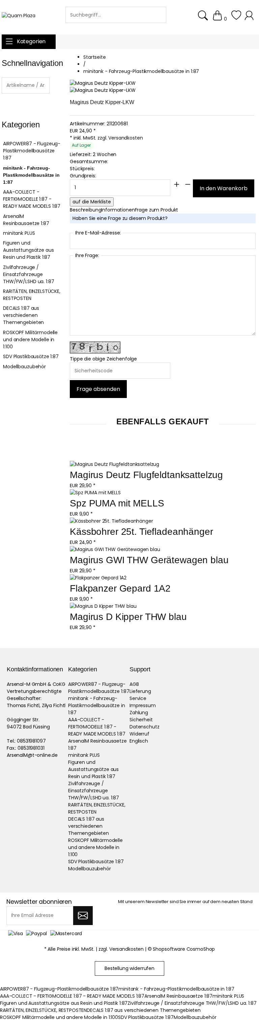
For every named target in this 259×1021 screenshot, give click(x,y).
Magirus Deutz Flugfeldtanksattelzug (146, 475)
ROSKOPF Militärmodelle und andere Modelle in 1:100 (30, 339)
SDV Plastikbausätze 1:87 (31, 356)
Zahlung (139, 712)
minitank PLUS (19, 233)
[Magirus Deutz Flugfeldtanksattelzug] (114, 464)
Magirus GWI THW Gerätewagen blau (149, 560)
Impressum (143, 705)
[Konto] (250, 19)
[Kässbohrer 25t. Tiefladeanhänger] (111, 521)
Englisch (139, 741)
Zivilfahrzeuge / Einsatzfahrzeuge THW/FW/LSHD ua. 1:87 (28, 274)
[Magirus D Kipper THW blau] (103, 606)
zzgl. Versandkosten (120, 137)
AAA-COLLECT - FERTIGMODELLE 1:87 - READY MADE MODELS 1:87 (31, 199)
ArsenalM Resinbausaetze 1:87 (26, 220)
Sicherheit (141, 719)
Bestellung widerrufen (129, 968)
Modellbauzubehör (24, 366)
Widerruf (139, 733)
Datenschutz (144, 726)
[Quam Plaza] (18, 15)
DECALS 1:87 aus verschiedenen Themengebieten (23, 315)
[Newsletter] (82, 915)
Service (138, 698)
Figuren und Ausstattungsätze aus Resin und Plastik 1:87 (28, 250)
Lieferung (140, 691)
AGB (134, 684)
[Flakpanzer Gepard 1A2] (98, 577)
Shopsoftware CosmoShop (184, 949)
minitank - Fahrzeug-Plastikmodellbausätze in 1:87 (31, 175)
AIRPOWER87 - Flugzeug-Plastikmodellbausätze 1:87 (31, 150)
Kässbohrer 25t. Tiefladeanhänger (141, 531)
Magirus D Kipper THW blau (128, 617)
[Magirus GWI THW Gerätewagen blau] (115, 549)
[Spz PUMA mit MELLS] (95, 492)
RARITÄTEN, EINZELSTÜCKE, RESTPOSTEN (31, 295)
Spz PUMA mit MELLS (117, 503)
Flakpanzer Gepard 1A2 (120, 588)
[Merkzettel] (236, 19)
